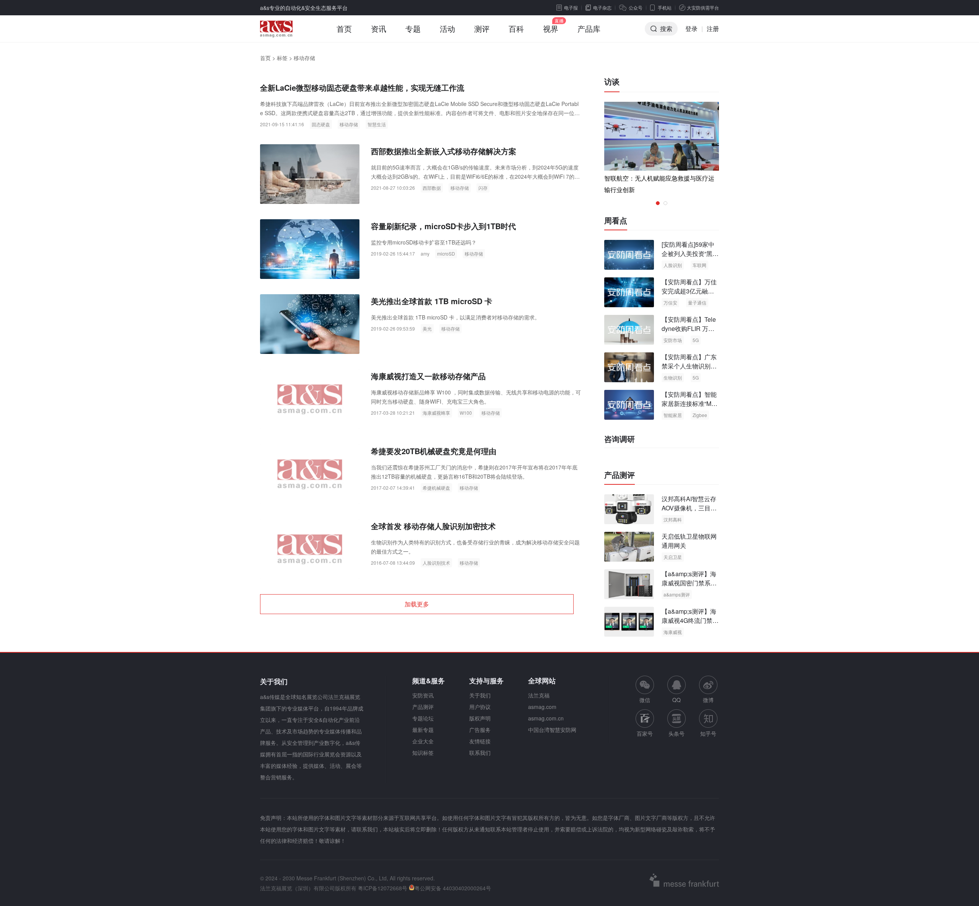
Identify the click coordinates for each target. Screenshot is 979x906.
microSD (446, 253)
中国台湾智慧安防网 (552, 729)
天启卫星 (673, 557)
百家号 (645, 733)
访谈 (612, 81)
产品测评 (619, 474)
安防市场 (673, 340)
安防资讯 (423, 695)
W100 (466, 412)
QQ (676, 700)
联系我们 (480, 752)
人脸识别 (673, 265)
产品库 (588, 28)
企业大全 (423, 741)
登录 (691, 28)
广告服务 (480, 729)
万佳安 (670, 302)
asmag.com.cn (546, 718)
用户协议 (480, 706)
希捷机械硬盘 (436, 487)
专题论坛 (423, 718)
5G (696, 340)
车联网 (699, 265)
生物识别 (673, 377)
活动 (447, 28)
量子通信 (697, 302)
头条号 (676, 733)
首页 (344, 28)
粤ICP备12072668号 (382, 888)
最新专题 (423, 729)
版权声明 (480, 718)
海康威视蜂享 (436, 412)
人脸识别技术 (436, 562)
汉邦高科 (673, 519)
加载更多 (417, 604)
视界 (550, 28)
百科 (516, 28)
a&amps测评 (677, 594)
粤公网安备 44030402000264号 (453, 888)
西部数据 (432, 187)
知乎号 (708, 733)
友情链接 (480, 741)
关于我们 (480, 695)
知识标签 (423, 752)
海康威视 (673, 632)
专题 (413, 28)
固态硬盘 (321, 124)
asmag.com (542, 706)
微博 (708, 700)
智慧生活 (377, 124)
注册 (713, 28)
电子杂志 (602, 7)
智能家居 (673, 415)
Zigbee (700, 415)
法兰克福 (539, 695)
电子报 (571, 7)
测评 (482, 28)
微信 (645, 690)
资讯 (378, 28)
